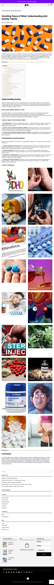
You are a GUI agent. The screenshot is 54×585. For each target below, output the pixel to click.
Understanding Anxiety (7, 67)
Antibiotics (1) (5, 78)
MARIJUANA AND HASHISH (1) (10, 87)
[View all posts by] (2, 22)
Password (38, 545)
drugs (29, 123)
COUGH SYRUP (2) (7, 82)
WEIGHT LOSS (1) (7, 94)
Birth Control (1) (6, 80)
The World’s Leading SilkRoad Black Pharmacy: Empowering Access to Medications (27, 62)
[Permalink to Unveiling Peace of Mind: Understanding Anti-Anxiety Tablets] (27, 38)
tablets (26, 150)
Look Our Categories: (11, 72)
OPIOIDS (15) (6, 89)
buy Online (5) (5, 81)
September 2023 (5, 501)
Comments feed (5, 527)
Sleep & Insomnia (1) (7, 92)
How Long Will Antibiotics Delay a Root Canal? (12, 486)
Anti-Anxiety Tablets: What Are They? (14, 69)
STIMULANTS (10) (7, 93)
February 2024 (5, 497)
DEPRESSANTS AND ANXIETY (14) (11, 83)
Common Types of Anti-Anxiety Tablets (15, 70)
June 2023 (4, 508)
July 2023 (4, 506)
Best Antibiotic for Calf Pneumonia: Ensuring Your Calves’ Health (17, 484)
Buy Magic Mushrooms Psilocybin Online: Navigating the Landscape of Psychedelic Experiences (30, 450)
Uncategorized (5, 516)
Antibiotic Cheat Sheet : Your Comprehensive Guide (13, 480)
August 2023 (4, 503)
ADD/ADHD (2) (6, 74)
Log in (3, 523)
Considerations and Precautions (11, 71)
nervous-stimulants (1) (8, 88)
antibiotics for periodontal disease (9, 478)
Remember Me (41, 550)
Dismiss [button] (35, 1)
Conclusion (5, 95)
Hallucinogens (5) (6, 84)
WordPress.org (5, 529)
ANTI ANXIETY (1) (7, 76)
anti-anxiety (27, 57)
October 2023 (5, 499)
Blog (3, 514)
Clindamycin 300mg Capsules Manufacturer (11, 482)
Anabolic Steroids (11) (7, 75)
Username (38, 541)
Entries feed (4, 525)
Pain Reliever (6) (6, 91)
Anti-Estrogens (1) (6, 77)
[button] (3, 5)
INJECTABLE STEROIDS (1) (9, 86)
